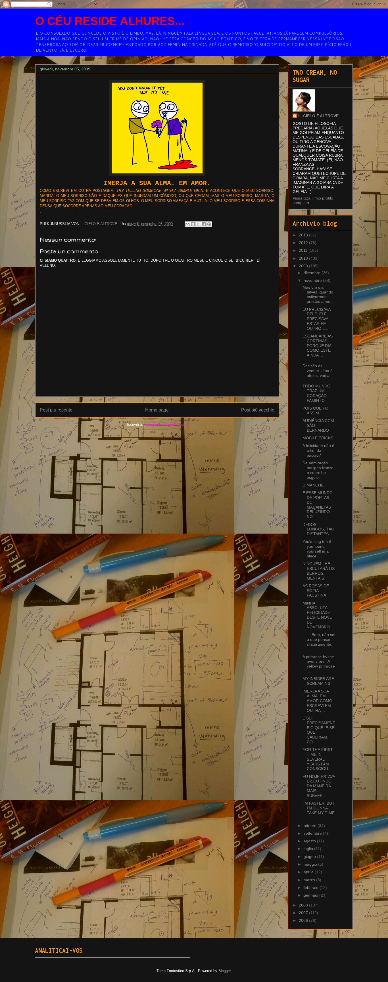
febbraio (312, 887)
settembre (313, 833)
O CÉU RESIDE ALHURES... (109, 21)
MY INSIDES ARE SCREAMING (318, 681)
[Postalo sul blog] (193, 224)
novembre (313, 280)
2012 (304, 242)
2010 (304, 258)
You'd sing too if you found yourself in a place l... (317, 548)
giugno (310, 856)
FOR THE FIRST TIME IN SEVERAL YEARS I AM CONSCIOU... (318, 759)
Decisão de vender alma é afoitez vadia (318, 371)
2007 (304, 912)
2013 (304, 235)
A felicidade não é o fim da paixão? (318, 450)
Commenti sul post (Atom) (165, 424)
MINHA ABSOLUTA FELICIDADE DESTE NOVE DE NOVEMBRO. (317, 615)
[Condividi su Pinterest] (209, 224)
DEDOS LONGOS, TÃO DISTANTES (318, 529)
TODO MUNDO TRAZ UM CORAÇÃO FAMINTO (316, 393)
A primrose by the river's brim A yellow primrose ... (319, 663)
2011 (303, 250)
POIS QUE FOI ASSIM (316, 410)
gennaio (311, 895)
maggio (311, 864)
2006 (304, 920)
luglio (309, 848)
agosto (310, 841)
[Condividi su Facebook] (203, 224)
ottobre (311, 825)
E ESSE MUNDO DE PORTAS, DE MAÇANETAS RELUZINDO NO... (318, 504)
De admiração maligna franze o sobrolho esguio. (318, 470)
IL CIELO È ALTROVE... (320, 116)
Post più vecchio (257, 410)
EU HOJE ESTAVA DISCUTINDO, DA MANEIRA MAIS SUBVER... (319, 786)
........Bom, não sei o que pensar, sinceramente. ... (319, 641)
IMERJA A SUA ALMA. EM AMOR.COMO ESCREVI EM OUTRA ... (317, 700)
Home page (157, 410)
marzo (310, 880)
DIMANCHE (313, 485)
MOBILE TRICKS (318, 438)
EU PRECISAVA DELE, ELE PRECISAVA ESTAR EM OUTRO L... (316, 319)
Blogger (224, 971)
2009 (304, 266)
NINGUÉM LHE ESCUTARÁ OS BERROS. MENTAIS (319, 570)
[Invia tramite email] (187, 224)
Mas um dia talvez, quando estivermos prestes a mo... (318, 294)
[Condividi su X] (198, 224)
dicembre (313, 272)
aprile (309, 872)
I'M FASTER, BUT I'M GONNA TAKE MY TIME (319, 808)
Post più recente (56, 410)
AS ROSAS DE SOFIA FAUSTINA (316, 591)
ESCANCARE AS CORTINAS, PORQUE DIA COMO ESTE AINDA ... (318, 345)
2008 (304, 905)
